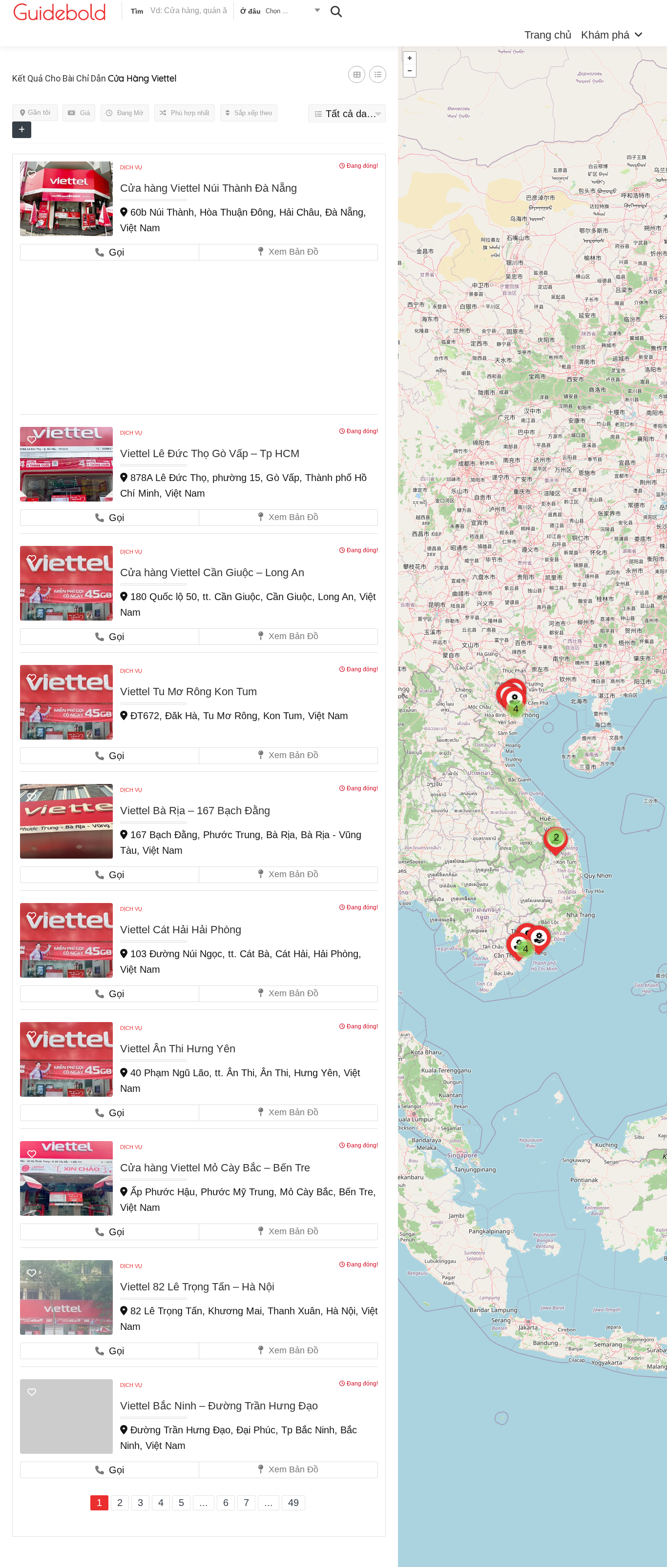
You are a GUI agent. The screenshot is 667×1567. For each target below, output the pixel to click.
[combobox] (279, 12)
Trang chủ (547, 35)
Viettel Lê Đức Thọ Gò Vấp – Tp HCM (209, 453)
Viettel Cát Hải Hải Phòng (180, 930)
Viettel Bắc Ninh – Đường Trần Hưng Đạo (219, 1406)
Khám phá (605, 35)
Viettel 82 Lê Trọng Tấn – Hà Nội (197, 1287)
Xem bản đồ (292, 252)
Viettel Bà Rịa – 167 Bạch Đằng (195, 810)
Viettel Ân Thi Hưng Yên (177, 1049)
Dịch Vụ (131, 167)
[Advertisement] (199, 333)
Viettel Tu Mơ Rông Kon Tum (188, 691)
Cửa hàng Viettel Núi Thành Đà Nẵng (208, 188)
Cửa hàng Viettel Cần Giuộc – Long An (212, 572)
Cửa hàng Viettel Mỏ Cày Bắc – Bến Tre (215, 1168)
